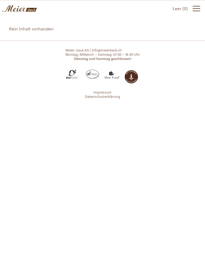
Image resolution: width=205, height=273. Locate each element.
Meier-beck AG (19, 8)
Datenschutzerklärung (102, 96)
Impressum (102, 92)
